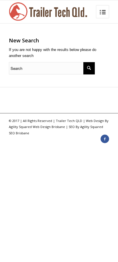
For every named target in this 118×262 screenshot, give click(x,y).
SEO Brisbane (19, 133)
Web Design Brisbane (49, 127)
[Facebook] (105, 139)
